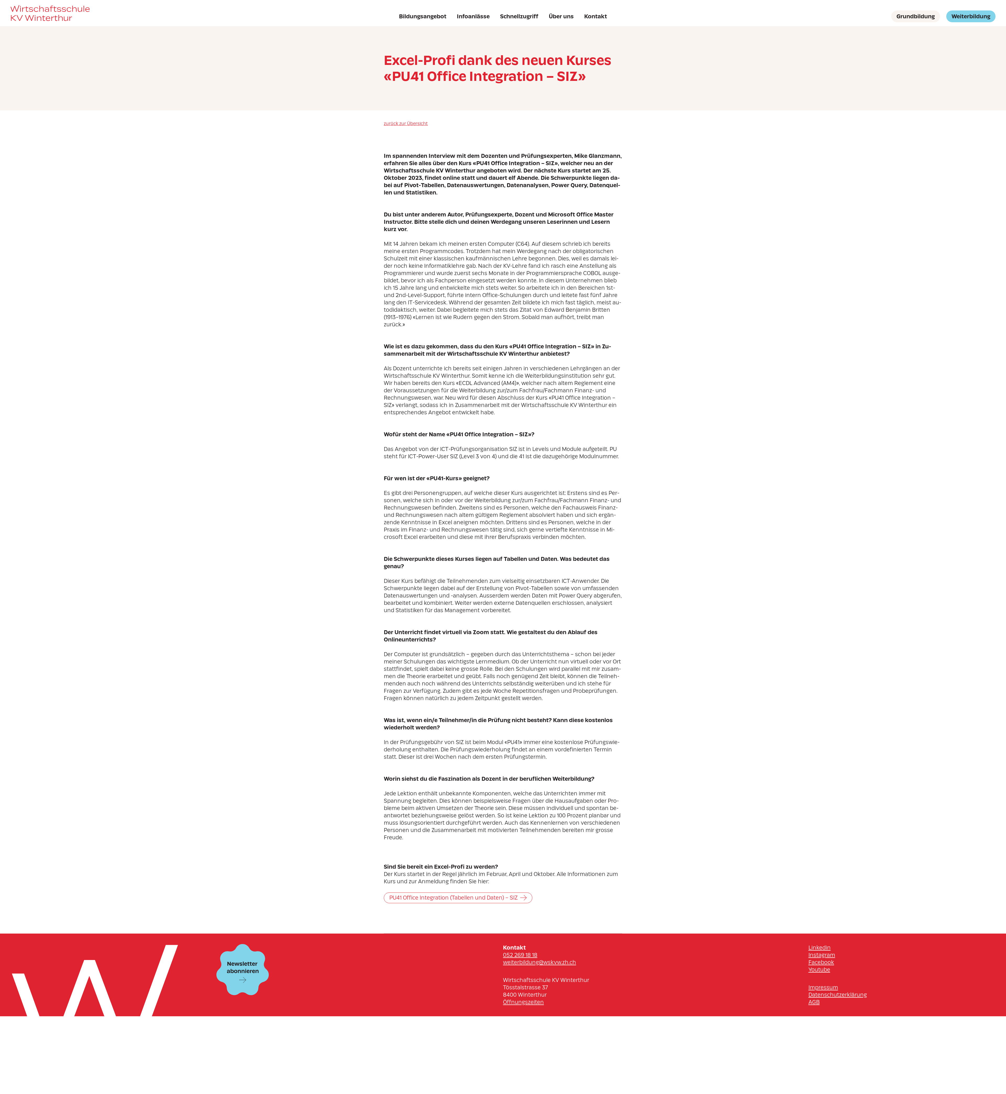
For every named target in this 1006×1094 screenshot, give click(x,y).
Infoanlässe (473, 16)
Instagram (821, 955)
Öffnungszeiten (523, 1002)
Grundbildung (915, 16)
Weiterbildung (971, 16)
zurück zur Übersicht (406, 123)
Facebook (821, 962)
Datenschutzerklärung (837, 994)
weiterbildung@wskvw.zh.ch (539, 962)
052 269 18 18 (520, 955)
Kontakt (595, 16)
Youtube (819, 969)
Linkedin (819, 947)
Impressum (823, 987)
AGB (814, 1002)
